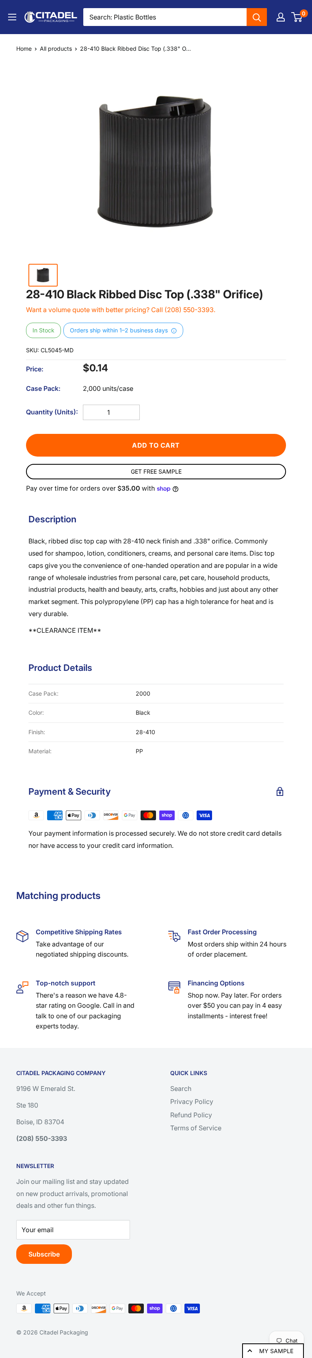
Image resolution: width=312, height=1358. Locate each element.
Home (24, 48)
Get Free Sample (156, 471)
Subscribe (44, 1254)
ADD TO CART (156, 445)
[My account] (281, 17)
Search (180, 1088)
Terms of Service (195, 1128)
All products (56, 48)
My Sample (276, 1350)
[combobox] (165, 17)
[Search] (257, 17)
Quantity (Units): (52, 412)
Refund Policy (191, 1115)
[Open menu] (12, 17)
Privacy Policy (191, 1101)
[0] (297, 17)
